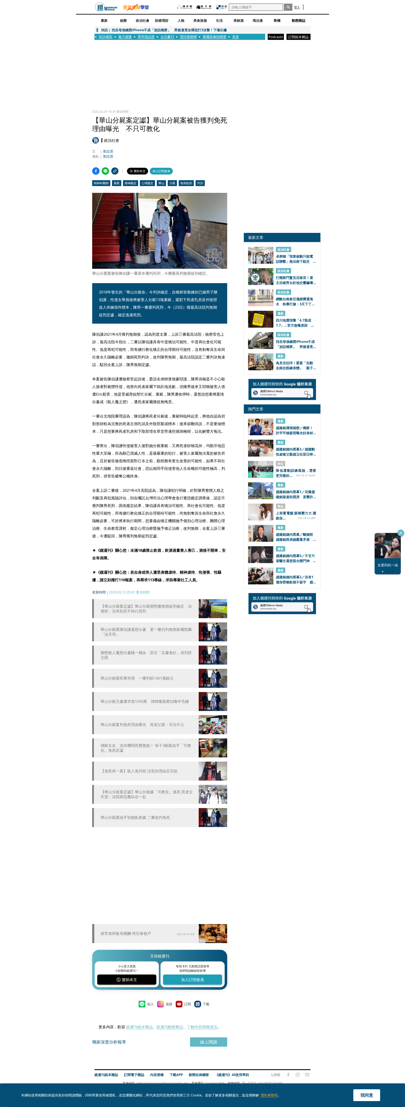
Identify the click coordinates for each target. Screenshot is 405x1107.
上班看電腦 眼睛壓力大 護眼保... (296, 515)
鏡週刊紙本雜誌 (139, 1026)
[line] (276, 1075)
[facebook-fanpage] (288, 1075)
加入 (150, 1004)
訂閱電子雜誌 (134, 1074)
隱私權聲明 (269, 1095)
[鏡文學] (204, 7)
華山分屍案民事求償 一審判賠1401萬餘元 (137, 678)
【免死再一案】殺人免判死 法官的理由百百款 (139, 771)
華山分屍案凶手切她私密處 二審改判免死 (135, 817)
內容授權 (157, 1074)
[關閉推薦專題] (400, 533)
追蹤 (169, 1004)
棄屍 (117, 183)
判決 (200, 183)
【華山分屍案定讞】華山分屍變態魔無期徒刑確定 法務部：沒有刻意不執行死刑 (146, 609)
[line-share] (105, 171)
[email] (307, 1075)
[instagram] (298, 1075)
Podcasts (276, 37)
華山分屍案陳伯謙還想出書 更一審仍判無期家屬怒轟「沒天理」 (146, 632)
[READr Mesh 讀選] (221, 7)
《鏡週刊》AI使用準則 (232, 1074)
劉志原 (108, 151)
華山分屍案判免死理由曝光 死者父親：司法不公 (142, 724)
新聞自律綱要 (199, 1074)
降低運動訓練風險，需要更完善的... (296, 472)
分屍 (172, 183)
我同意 (366, 1095)
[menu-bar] (303, 7)
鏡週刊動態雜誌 (170, 1026)
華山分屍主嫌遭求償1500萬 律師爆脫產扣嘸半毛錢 (145, 701)
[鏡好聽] (184, 7)
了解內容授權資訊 (202, 1026)
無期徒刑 (186, 183)
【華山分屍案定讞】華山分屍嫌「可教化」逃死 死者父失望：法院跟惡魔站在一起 (147, 794)
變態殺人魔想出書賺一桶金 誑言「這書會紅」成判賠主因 (146, 655)
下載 (206, 1004)
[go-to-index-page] (106, 7)
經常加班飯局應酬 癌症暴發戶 (126, 933)
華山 (161, 183)
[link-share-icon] (115, 171)
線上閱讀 (208, 1042)
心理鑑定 (147, 183)
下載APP (176, 1074)
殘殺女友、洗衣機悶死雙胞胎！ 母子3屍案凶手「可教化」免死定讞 (146, 748)
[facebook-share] (96, 171)
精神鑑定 (130, 183)
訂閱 (187, 1004)
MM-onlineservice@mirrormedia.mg (162, 1083)
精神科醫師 (101, 183)
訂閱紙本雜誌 (298, 37)
